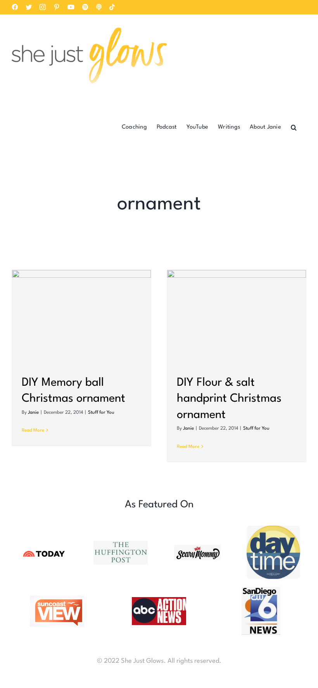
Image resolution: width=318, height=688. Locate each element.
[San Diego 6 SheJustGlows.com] (261, 590)
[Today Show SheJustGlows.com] (44, 551)
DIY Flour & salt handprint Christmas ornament (229, 399)
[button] (294, 126)
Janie (33, 412)
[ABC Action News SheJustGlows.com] (159, 600)
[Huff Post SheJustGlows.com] (120, 544)
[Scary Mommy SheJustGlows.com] (197, 548)
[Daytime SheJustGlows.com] (274, 529)
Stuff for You (101, 412)
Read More (33, 430)
